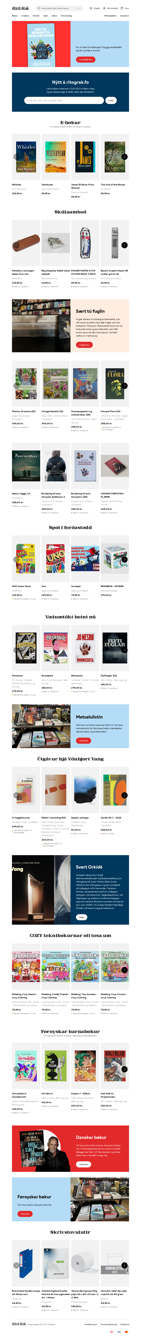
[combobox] (58, 8)
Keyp (81, 917)
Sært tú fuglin (90, 311)
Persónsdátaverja (109, 1324)
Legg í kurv (84, 345)
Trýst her (83, 740)
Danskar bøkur (91, 1137)
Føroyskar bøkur (34, 1196)
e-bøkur (25, 15)
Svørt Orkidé (89, 867)
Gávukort (124, 15)
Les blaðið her (85, 59)
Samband (124, 1324)
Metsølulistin (110, 15)
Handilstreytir (90, 1324)
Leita (111, 100)
